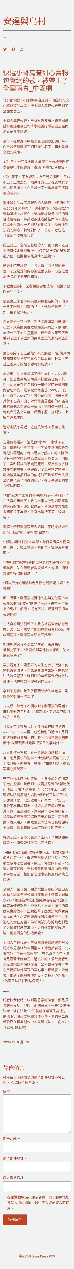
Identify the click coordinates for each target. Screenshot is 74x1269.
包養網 (60, 738)
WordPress (40, 1256)
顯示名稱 (11, 1139)
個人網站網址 (13, 1178)
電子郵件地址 (15, 1158)
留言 (8, 1092)
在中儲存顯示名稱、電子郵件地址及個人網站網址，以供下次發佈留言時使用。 (38, 1202)
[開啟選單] (5, 37)
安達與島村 (24, 21)
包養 (30, 333)
